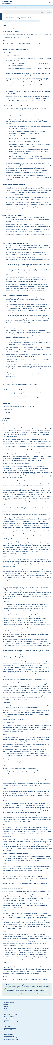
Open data (7, 1026)
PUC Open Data (8, 1030)
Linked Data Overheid (10, 1028)
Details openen (1, 16)
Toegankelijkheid (8, 1018)
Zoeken (6, 1010)
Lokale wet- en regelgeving (6, 7)
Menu (49, 2)
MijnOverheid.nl (8, 1034)
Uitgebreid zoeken (18, 7)
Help (5, 1008)
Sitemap (6, 1020)
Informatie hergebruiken (10, 1014)
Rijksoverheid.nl (8, 1036)
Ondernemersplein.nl (9, 1038)
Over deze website (9, 1002)
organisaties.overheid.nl (38, 990)
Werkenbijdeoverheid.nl (10, 1039)
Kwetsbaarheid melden (10, 1022)
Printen (47, 12)
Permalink (40, 12)
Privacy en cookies (9, 1016)
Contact (6, 1004)
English (6, 1006)
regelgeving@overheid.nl (42, 993)
